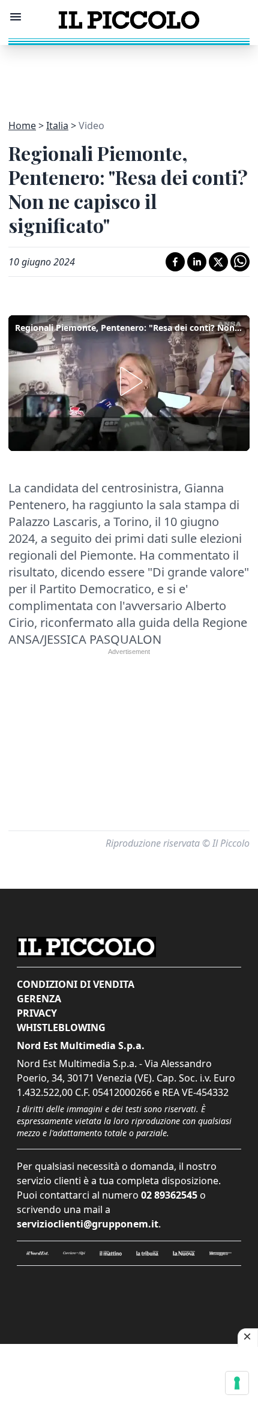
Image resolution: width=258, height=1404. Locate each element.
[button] (129, 381)
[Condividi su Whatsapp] (240, 261)
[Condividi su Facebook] (175, 261)
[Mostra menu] (15, 17)
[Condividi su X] (218, 261)
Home (22, 125)
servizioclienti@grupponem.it (87, 1223)
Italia (57, 125)
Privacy (37, 1013)
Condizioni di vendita (75, 984)
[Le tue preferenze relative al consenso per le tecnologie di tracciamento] (237, 1383)
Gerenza (39, 998)
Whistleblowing (61, 1027)
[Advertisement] (129, 75)
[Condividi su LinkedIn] (196, 261)
